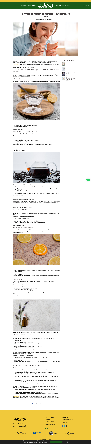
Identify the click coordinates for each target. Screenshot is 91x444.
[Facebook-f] (73, 1)
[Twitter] (75, 1)
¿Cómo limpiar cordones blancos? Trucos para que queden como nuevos (72, 68)
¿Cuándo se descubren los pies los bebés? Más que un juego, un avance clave (72, 63)
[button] (24, 6)
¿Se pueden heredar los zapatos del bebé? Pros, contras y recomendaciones (71, 78)
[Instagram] (77, 1)
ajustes (46, 442)
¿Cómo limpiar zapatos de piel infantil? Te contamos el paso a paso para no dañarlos (71, 73)
